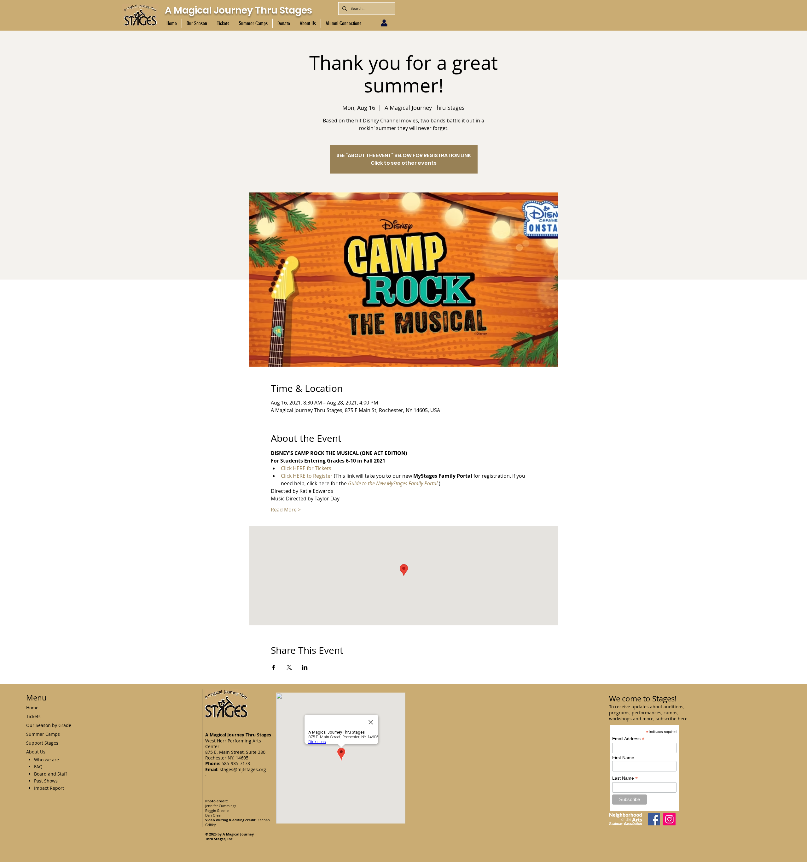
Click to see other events (404, 163)
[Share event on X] (289, 667)
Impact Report (49, 788)
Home (32, 708)
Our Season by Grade (48, 725)
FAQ (38, 767)
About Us (35, 752)
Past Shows (46, 781)
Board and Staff (50, 774)
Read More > (286, 509)
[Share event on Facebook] (274, 667)
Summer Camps (43, 734)
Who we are (46, 760)
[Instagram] (669, 819)
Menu (36, 698)
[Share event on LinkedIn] (305, 667)
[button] (197, 23)
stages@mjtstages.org (243, 769)
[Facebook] (654, 819)
